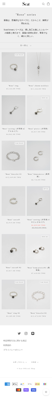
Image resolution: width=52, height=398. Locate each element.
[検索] (43, 4)
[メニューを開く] (3, 4)
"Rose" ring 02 (13, 313)
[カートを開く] (48, 3)
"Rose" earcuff (13, 219)
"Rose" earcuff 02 (13, 267)
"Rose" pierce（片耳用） (38, 129)
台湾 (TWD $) (19, 362)
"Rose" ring (13, 86)
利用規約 (7, 345)
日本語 (33, 362)
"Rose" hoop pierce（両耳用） (38, 175)
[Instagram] (26, 333)
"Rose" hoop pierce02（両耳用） (38, 269)
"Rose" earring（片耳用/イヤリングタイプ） (38, 221)
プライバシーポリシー (13, 349)
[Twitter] (19, 333)
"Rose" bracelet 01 (13, 174)
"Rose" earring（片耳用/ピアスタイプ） (13, 130)
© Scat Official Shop (26, 368)
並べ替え (24, 45)
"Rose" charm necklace (38, 86)
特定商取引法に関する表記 (15, 340)
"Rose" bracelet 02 (38, 313)
